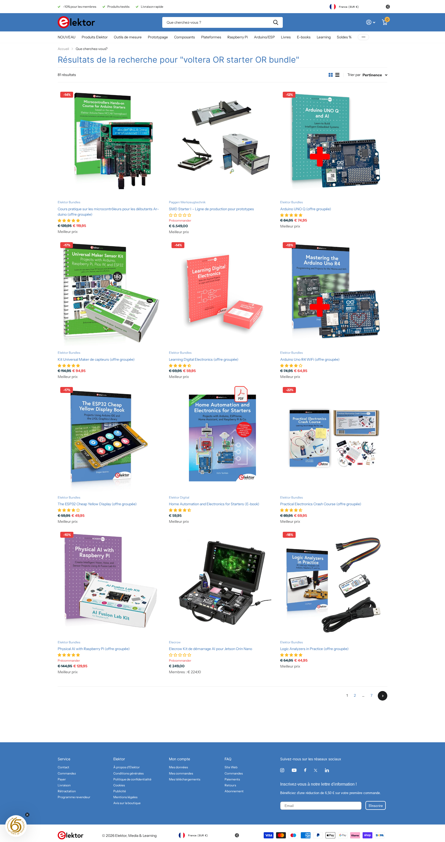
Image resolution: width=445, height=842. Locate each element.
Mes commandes (181, 773)
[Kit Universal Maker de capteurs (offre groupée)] (111, 293)
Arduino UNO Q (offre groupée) (305, 209)
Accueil (63, 49)
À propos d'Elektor (126, 767)
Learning (324, 37)
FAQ (228, 759)
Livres (286, 37)
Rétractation (67, 791)
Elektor (119, 759)
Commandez (67, 773)
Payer (62, 779)
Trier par (354, 74)
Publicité (119, 791)
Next (382, 696)
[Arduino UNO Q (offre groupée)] (333, 142)
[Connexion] (370, 22)
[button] (16, 826)
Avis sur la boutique (127, 803)
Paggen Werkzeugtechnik (187, 202)
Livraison (64, 785)
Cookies (119, 785)
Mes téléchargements (184, 779)
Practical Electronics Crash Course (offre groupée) (320, 504)
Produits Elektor (95, 37)
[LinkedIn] (327, 770)
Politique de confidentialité (132, 779)
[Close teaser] (27, 815)
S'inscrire (376, 805)
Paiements (232, 779)
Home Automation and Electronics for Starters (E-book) (214, 504)
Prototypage (158, 37)
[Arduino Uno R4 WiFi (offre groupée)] (333, 293)
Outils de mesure (128, 37)
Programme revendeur (74, 797)
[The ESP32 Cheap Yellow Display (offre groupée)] (111, 438)
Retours (230, 785)
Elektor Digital (179, 497)
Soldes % (344, 37)
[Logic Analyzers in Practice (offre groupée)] (333, 582)
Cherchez (276, 22)
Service (64, 759)
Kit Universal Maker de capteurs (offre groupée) (96, 359)
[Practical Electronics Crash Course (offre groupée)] (333, 438)
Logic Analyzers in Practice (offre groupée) (314, 648)
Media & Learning (142, 835)
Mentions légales (125, 797)
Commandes (234, 773)
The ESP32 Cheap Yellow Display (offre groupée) (97, 504)
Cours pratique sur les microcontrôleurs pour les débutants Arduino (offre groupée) (108, 212)
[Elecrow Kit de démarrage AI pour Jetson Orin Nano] (222, 582)
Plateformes (211, 37)
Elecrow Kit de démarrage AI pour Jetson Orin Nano (210, 648)
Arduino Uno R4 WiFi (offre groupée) (310, 359)
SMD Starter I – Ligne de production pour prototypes (211, 209)
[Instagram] (282, 770)
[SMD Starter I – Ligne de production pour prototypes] (222, 142)
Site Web (231, 767)
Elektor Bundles (69, 202)
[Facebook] (305, 770)
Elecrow (175, 642)
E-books (304, 37)
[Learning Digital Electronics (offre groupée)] (222, 293)
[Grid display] (331, 75)
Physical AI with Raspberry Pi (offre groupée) (94, 648)
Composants (184, 37)
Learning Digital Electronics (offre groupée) (203, 359)
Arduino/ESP (264, 37)
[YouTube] (294, 770)
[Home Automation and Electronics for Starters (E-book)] (222, 438)
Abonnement (234, 791)
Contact (63, 767)
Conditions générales (128, 773)
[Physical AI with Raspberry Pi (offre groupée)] (111, 582)
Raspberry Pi (237, 37)
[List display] (337, 75)
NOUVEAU (66, 37)
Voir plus (363, 37)
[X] (315, 770)
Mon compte (179, 759)
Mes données (178, 767)
